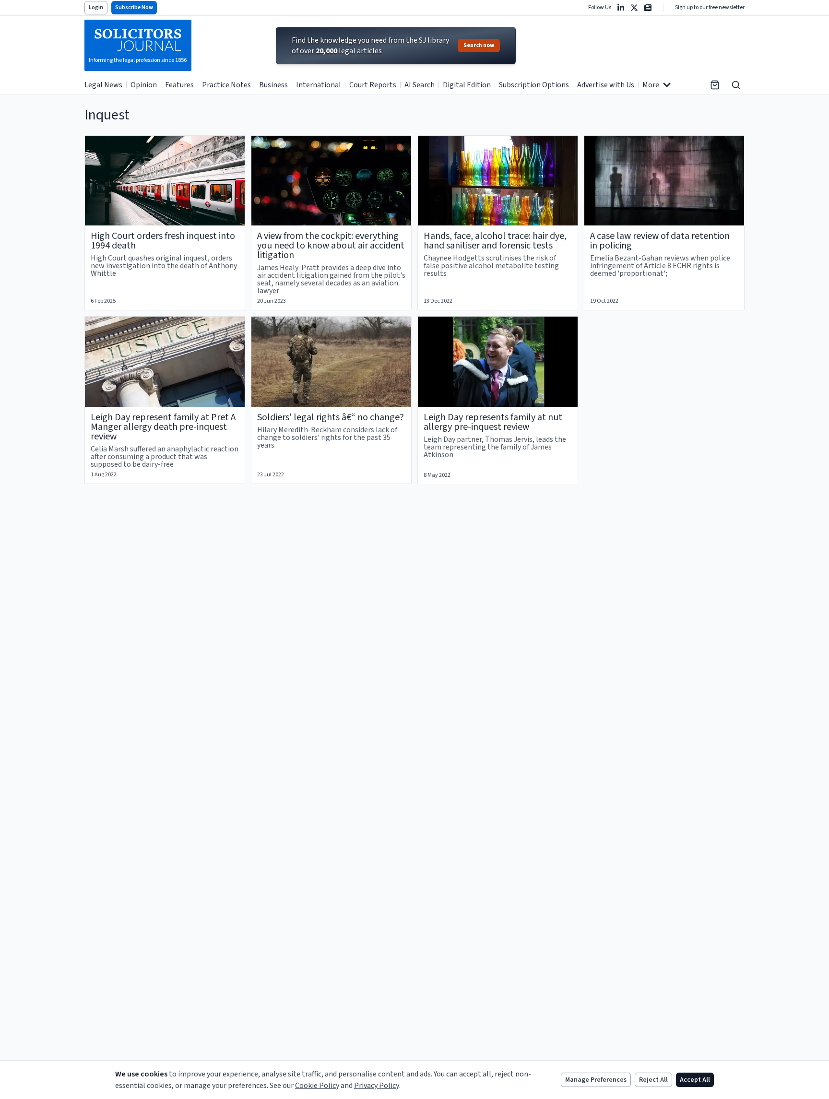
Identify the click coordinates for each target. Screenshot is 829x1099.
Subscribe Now (134, 7)
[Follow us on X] (634, 8)
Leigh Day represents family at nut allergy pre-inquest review (493, 422)
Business (273, 85)
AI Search (419, 85)
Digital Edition (467, 85)
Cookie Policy (317, 1085)
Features (179, 85)
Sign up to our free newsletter (710, 8)
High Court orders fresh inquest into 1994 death (163, 240)
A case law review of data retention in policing (660, 240)
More (650, 85)
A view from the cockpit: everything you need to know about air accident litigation (330, 245)
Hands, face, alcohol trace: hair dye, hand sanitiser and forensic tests (495, 240)
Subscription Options (534, 85)
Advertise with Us (605, 85)
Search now (478, 45)
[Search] (736, 85)
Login (96, 7)
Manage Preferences (596, 1080)
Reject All (653, 1080)
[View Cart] (714, 85)
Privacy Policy (376, 1085)
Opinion (143, 85)
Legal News (103, 85)
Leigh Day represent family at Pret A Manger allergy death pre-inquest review (163, 427)
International (318, 85)
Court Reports (372, 85)
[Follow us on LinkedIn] (621, 8)
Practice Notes (226, 85)
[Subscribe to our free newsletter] (647, 8)
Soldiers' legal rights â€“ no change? (330, 417)
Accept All (695, 1080)
